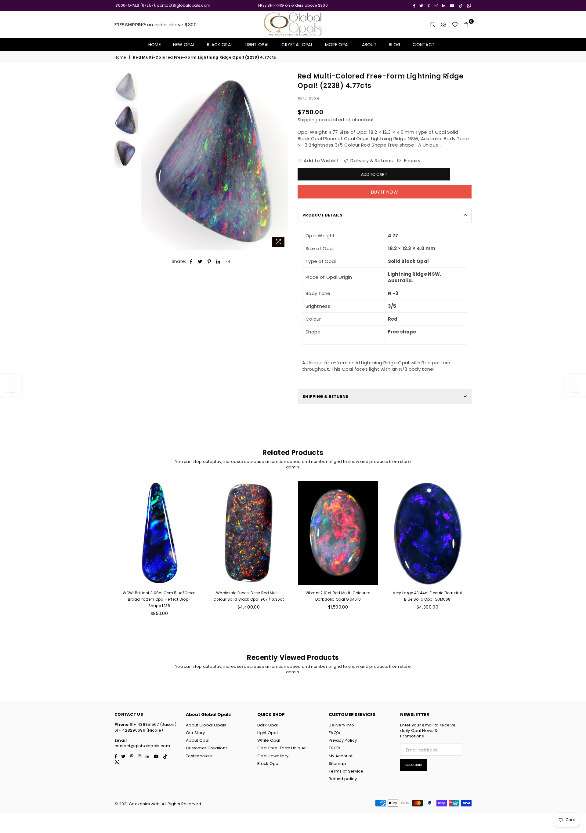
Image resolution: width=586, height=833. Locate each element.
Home (154, 45)
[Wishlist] (455, 24)
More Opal (337, 45)
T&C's (335, 748)
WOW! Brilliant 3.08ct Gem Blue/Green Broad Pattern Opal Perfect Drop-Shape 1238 (159, 599)
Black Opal (220, 45)
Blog (394, 45)
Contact (424, 45)
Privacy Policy (343, 740)
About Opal (197, 740)
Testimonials (199, 756)
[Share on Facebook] (191, 261)
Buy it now (384, 192)
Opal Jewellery (272, 756)
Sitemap (337, 763)
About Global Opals (206, 725)
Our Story (195, 733)
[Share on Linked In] (218, 261)
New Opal (184, 45)
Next (283, 161)
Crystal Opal (297, 45)
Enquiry (411, 160)
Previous (146, 161)
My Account (341, 756)
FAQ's (334, 733)
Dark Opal (267, 725)
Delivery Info (341, 725)
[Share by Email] (227, 261)
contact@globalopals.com (142, 746)
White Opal (268, 740)
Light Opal (257, 45)
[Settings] (443, 24)
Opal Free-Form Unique (281, 748)
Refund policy (343, 779)
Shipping (307, 119)
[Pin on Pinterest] (209, 261)
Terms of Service (346, 771)
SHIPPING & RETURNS (325, 396)
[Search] (432, 24)
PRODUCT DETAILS (322, 215)
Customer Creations (207, 748)
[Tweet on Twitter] (200, 261)
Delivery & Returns (371, 160)
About (369, 45)
